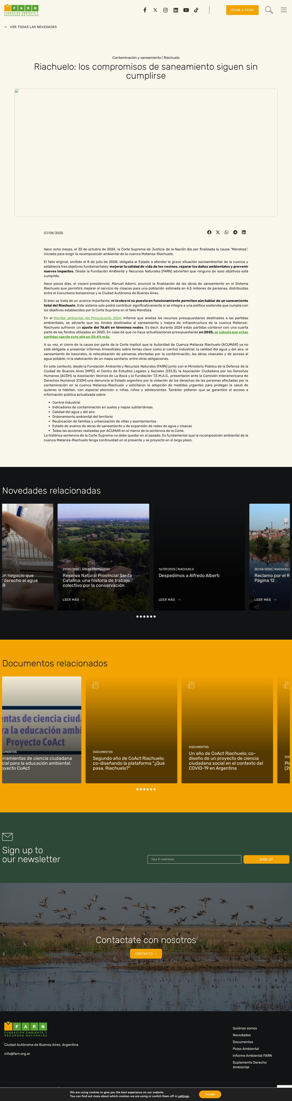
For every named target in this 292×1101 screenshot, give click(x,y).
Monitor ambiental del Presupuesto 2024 (87, 318)
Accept (210, 1094)
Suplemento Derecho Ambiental (250, 1064)
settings (183, 1096)
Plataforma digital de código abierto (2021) (241, 765)
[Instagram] (165, 10)
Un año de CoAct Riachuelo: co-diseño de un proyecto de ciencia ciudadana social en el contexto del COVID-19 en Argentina (145, 761)
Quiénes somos (245, 1028)
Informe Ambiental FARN (252, 1056)
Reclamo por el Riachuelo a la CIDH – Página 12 (239, 578)
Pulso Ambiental (246, 1049)
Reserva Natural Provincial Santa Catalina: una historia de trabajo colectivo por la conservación (44, 580)
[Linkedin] (175, 10)
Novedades (242, 1035)
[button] (209, 232)
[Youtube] (186, 10)
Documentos (243, 1042)
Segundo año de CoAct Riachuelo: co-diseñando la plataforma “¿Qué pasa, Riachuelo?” (47, 763)
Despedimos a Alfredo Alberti (135, 575)
